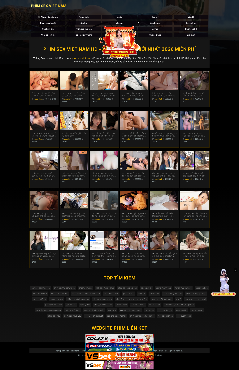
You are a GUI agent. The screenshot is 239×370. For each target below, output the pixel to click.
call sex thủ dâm (72, 310)
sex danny (154, 293)
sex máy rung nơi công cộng (48, 310)
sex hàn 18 (71, 304)
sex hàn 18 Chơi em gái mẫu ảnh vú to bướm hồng (193, 94)
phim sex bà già (165, 310)
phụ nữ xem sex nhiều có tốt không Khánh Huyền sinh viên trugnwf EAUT (44, 134)
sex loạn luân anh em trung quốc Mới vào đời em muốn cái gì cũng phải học (134, 94)
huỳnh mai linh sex (183, 288)
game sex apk (56, 299)
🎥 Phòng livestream (48, 17)
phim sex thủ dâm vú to (64, 288)
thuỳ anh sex (121, 304)
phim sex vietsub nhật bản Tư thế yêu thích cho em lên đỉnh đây (43, 174)
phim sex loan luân (53, 304)
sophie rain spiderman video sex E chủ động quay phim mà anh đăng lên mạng (193, 134)
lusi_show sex (197, 310)
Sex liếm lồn (48, 29)
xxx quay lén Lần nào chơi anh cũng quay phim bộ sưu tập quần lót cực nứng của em (194, 214)
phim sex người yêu (72, 316)
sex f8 (178, 299)
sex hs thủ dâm (138, 304)
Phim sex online (48, 35)
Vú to (119, 17)
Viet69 (191, 17)
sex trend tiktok (40, 293)
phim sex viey (54, 316)
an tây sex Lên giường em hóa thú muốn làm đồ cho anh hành (164, 134)
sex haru (141, 293)
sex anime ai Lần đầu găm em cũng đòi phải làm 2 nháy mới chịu (164, 254)
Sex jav (83, 23)
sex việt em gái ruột (94, 316)
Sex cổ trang (155, 35)
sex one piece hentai (116, 316)
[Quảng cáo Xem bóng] (119, 338)
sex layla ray (154, 304)
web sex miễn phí (165, 316)
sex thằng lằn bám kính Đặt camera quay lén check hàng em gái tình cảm (163, 214)
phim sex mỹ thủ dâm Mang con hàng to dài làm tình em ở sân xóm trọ (74, 254)
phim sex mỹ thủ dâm (172, 293)
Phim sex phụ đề (48, 23)
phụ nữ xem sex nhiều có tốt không (131, 299)
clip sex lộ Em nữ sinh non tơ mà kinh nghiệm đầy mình (104, 214)
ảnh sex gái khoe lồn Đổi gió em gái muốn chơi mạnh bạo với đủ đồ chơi (43, 94)
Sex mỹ (155, 17)
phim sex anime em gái (195, 299)
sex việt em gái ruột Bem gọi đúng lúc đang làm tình (134, 214)
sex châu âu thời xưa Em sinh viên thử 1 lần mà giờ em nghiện (104, 254)
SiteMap (158, 355)
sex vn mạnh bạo (163, 288)
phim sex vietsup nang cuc (142, 316)
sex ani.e (112, 310)
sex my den (85, 304)
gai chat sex (128, 293)
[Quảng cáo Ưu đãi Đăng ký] (119, 347)
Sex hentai (155, 23)
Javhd (155, 29)
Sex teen (191, 35)
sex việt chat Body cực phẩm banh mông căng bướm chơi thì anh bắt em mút (134, 254)
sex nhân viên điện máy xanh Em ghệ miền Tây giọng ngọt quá (103, 134)
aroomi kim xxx (85, 288)
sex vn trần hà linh (59, 293)
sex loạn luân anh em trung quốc (179, 304)
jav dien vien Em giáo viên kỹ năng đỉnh (74, 134)
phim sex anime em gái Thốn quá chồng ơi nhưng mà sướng (104, 174)
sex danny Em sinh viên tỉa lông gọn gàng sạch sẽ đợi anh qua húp (134, 174)
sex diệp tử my (39, 299)
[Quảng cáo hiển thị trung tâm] (119, 41)
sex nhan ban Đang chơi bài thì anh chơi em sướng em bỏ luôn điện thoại (74, 214)
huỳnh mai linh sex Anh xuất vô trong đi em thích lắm (104, 94)
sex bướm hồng (184, 316)
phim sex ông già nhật (196, 293)
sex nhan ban (202, 288)
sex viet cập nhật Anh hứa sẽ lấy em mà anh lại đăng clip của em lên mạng (194, 254)
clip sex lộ (149, 310)
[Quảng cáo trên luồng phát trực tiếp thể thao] (119, 365)
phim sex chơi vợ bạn (127, 288)
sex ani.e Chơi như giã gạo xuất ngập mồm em (193, 174)
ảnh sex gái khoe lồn (41, 288)
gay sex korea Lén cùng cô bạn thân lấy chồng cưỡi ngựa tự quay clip (73, 94)
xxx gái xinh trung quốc (130, 310)
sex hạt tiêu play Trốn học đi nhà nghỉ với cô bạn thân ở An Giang (44, 254)
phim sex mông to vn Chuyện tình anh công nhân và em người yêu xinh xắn (42, 214)
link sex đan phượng (105, 288)
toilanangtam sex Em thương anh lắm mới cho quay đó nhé (163, 94)
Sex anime (191, 23)
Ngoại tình (84, 17)
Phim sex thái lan (84, 29)
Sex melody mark (84, 35)
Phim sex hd (191, 29)
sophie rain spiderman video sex (86, 293)
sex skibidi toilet (111, 293)
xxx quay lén (181, 310)
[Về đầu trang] (233, 366)
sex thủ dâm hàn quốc (94, 310)
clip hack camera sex (102, 299)
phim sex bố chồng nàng (78, 299)
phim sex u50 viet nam (162, 299)
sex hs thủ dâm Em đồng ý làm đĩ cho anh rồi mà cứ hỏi (134, 134)
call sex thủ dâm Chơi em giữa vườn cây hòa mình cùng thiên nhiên (74, 174)
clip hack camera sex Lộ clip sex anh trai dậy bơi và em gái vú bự (163, 174)
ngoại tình (38, 99)
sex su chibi (146, 288)
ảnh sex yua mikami (103, 304)
